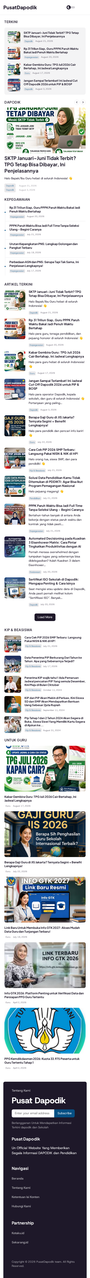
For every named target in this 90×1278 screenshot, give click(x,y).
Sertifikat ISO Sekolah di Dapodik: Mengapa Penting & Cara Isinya (54, 581)
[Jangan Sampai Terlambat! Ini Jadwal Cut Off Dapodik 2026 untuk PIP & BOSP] (14, 90)
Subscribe (65, 1113)
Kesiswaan (35, 572)
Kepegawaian (31, 57)
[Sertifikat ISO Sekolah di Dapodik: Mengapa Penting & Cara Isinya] (14, 597)
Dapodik (29, 41)
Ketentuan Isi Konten (25, 1197)
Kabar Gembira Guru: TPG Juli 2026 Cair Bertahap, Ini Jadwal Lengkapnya (50, 66)
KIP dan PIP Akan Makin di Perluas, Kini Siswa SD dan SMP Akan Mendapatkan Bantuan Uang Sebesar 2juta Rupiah (54, 701)
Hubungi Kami (21, 1206)
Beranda (17, 1178)
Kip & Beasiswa (37, 470)
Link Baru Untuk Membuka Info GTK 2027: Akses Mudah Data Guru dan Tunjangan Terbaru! (42, 929)
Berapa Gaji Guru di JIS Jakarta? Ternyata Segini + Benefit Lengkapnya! (51, 421)
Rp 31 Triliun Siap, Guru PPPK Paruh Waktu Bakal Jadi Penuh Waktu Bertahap (51, 50)
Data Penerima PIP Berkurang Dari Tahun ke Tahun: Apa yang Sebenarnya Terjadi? (53, 659)
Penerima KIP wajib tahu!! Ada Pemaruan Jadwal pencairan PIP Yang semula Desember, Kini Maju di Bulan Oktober (55, 681)
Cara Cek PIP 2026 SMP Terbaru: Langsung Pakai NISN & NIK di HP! (53, 451)
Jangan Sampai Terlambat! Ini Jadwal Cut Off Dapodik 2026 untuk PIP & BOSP (50, 82)
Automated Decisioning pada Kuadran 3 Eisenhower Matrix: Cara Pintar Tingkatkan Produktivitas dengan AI (57, 542)
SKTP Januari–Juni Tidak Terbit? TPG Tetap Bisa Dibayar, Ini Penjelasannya (51, 34)
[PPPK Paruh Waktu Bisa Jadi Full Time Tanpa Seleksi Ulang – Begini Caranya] (14, 523)
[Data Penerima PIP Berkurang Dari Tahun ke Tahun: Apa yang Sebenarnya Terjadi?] (12, 671)
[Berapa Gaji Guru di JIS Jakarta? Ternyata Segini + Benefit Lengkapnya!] (14, 435)
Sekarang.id (20, 1242)
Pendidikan (35, 498)
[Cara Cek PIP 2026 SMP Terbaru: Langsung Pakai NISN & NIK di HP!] (14, 467)
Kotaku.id (18, 1233)
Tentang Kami (21, 1188)
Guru (27, 73)
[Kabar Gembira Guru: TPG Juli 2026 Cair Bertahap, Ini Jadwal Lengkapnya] (14, 74)
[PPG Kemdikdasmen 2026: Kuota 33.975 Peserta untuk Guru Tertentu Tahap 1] (45, 1052)
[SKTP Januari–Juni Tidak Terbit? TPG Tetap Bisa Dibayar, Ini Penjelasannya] (14, 42)
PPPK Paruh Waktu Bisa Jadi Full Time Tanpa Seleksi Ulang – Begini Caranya (56, 507)
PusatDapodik (20, 7)
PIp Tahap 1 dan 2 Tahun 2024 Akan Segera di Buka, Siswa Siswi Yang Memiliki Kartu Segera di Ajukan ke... (54, 721)
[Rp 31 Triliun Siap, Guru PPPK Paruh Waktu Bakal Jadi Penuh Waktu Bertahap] (14, 58)
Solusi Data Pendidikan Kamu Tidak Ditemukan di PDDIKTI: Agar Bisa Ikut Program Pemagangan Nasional (56, 482)
